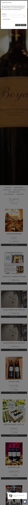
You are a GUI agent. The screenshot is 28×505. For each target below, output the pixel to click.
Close (18, 25)
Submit (23, 25)
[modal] (14, 252)
